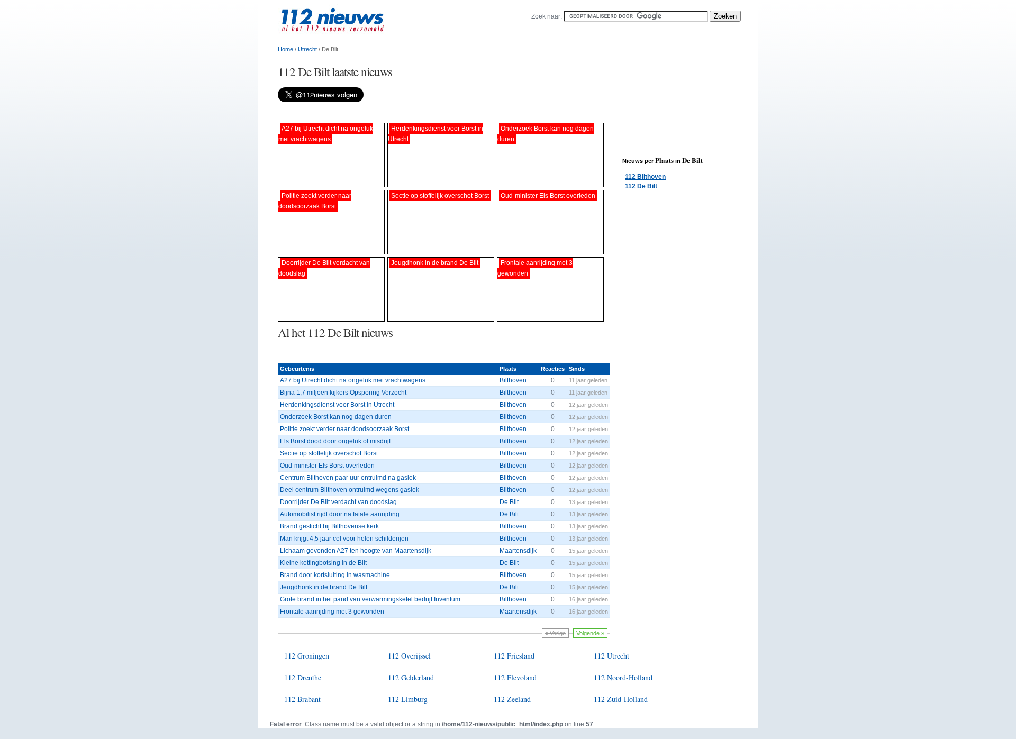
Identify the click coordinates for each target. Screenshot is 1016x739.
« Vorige (555, 633)
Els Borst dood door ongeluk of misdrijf (335, 441)
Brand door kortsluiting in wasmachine (335, 575)
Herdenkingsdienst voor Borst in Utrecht (337, 404)
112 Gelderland (411, 677)
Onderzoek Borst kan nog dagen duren (336, 417)
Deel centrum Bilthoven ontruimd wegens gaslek (349, 490)
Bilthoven (513, 380)
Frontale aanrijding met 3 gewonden (332, 611)
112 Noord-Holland (623, 677)
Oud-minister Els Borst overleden (327, 465)
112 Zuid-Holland (621, 699)
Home (285, 49)
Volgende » (590, 633)
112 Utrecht (611, 656)
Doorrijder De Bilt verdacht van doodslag (338, 502)
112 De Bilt (641, 186)
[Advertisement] (401, 112)
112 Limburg (408, 699)
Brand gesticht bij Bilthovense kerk (329, 526)
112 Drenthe (302, 677)
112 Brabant (302, 699)
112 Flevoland (515, 677)
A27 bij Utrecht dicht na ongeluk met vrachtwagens (352, 380)
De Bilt (509, 502)
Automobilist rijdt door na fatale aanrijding (340, 514)
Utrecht (307, 49)
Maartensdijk (518, 550)
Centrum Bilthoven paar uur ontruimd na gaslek (348, 477)
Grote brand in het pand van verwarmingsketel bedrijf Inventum (370, 599)
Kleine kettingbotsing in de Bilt (323, 563)
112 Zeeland (512, 699)
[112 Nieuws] (349, 37)
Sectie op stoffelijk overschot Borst (329, 453)
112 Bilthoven (645, 176)
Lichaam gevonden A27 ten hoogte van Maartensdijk (355, 550)
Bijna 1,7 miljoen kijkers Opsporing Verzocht (343, 392)
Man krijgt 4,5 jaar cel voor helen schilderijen (344, 538)
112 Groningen (306, 656)
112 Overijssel (409, 656)
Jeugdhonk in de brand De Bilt (323, 587)
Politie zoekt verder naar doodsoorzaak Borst (344, 429)
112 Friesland (514, 656)
